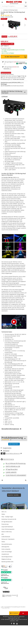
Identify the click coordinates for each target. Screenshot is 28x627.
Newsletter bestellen (13, 495)
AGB (19, 618)
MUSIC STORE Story (7, 531)
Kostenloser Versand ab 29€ (9, 519)
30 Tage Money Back (7, 521)
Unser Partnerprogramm (8, 529)
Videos (3, 541)
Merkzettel (6, 451)
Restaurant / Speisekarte (8, 539)
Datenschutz (21, 616)
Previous (3, 25)
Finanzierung (5, 524)
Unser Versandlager (7, 551)
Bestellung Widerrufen (7, 561)
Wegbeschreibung (6, 559)
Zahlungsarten (5, 546)
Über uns (4, 511)
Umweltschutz (5, 554)
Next (25, 25)
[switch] (10, 566)
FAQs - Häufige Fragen (7, 516)
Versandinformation (7, 544)
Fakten (3, 514)
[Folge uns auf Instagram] (14, 623)
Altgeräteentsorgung (8, 459)
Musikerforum (6, 616)
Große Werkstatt (6, 536)
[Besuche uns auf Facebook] (11, 623)
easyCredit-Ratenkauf (7, 526)
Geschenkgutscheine (7, 556)
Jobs (3, 534)
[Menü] (11, 565)
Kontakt (11, 616)
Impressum (16, 616)
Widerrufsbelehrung (12, 618)
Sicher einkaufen (6, 549)
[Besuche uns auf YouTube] (17, 623)
